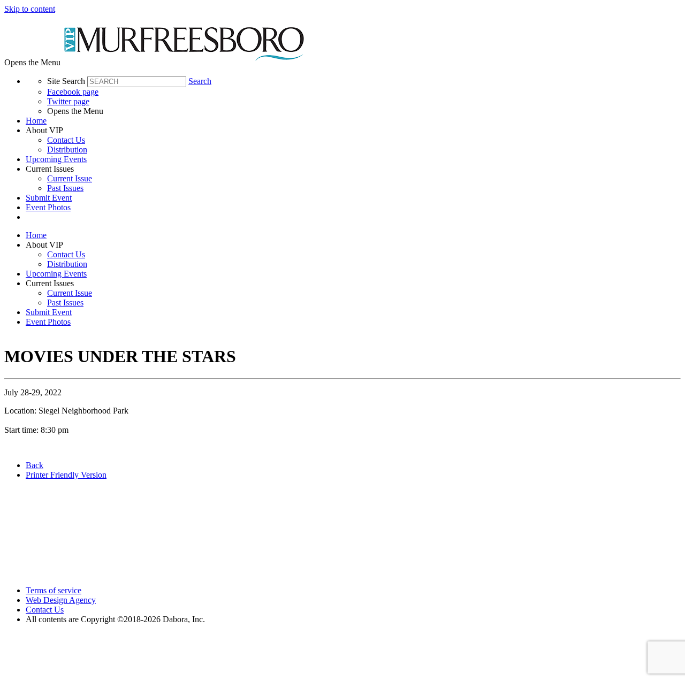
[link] (353, 121)
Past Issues (65, 188)
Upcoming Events (56, 159)
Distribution (67, 149)
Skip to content (29, 8)
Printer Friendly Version (66, 474)
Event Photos (48, 207)
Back (34, 465)
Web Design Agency (61, 600)
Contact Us (66, 139)
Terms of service (53, 590)
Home (36, 120)
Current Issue (69, 178)
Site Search (66, 81)
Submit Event (49, 197)
